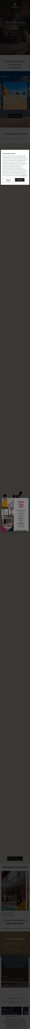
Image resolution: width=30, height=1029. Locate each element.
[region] (15, 167)
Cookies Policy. (23, 175)
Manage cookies (8, 180)
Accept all (20, 179)
